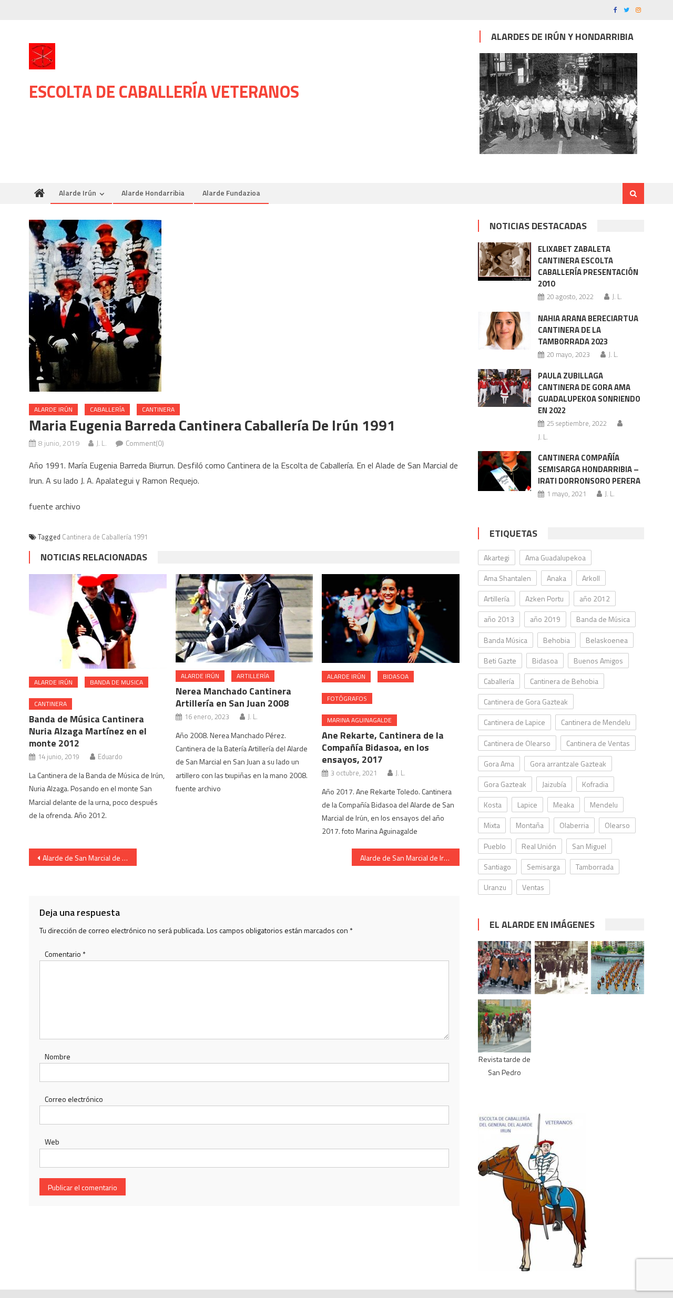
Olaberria (574, 825)
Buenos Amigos (598, 660)
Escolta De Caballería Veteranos (164, 91)
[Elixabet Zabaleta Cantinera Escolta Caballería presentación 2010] (504, 261)
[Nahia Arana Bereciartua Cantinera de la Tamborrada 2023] (504, 331)
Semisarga (543, 866)
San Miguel (589, 846)
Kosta (493, 804)
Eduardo (110, 756)
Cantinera (158, 409)
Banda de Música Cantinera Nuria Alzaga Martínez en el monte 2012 (88, 731)
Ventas (533, 887)
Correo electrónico (74, 1099)
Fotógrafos (347, 698)
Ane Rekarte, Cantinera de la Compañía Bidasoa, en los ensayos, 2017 (383, 747)
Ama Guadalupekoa (555, 557)
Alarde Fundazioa (231, 192)
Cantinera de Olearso (517, 743)
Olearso (617, 825)
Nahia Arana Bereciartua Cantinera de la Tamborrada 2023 (588, 330)
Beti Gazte (500, 660)
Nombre (57, 1056)
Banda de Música (603, 619)
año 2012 (594, 598)
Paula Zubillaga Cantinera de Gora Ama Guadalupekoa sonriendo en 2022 (589, 393)
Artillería (253, 676)
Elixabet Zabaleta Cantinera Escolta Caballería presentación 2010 (588, 266)
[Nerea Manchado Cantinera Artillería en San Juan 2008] (244, 618)
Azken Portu (544, 598)
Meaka (563, 804)
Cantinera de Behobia (564, 681)
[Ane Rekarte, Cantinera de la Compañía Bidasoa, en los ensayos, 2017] (391, 618)
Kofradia (595, 784)
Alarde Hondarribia (153, 192)
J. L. (101, 442)
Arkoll (591, 578)
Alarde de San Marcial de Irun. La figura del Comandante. (410, 857)
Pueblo (495, 846)
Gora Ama (499, 763)
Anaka (556, 578)
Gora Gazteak (505, 784)
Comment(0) (145, 442)
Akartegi (496, 557)
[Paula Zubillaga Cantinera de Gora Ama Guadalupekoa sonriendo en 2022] (504, 388)
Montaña (530, 825)
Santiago (497, 866)
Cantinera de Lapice (514, 722)
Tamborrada (595, 866)
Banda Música (505, 640)
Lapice (527, 804)
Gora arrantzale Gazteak (568, 763)
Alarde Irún (77, 192)
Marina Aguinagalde (359, 720)
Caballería (107, 409)
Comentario (65, 953)
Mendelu (604, 804)
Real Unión (539, 846)
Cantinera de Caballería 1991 (105, 537)
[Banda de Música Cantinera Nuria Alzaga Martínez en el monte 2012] (98, 621)
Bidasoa (396, 676)
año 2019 (545, 619)
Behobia (556, 640)
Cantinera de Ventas (598, 743)
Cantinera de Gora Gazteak (526, 701)
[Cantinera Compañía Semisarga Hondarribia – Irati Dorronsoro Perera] (504, 470)
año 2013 (499, 619)
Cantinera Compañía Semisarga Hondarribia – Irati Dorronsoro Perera (589, 469)
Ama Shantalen (507, 578)
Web (52, 1141)
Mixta (492, 825)
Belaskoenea (607, 640)
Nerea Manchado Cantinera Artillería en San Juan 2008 (233, 697)
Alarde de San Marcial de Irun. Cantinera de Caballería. (90, 857)
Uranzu (495, 887)
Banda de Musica (116, 682)
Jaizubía (554, 784)
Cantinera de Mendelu (595, 722)
